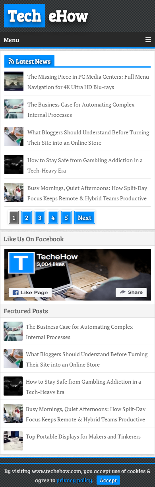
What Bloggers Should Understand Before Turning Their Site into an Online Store (88, 137)
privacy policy (74, 480)
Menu (11, 39)
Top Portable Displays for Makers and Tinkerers (83, 436)
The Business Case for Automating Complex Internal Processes (80, 109)
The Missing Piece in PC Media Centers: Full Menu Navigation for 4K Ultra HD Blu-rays (88, 82)
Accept (108, 480)
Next (84, 217)
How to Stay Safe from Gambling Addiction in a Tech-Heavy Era (85, 165)
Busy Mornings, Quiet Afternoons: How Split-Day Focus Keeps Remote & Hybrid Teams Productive (87, 193)
